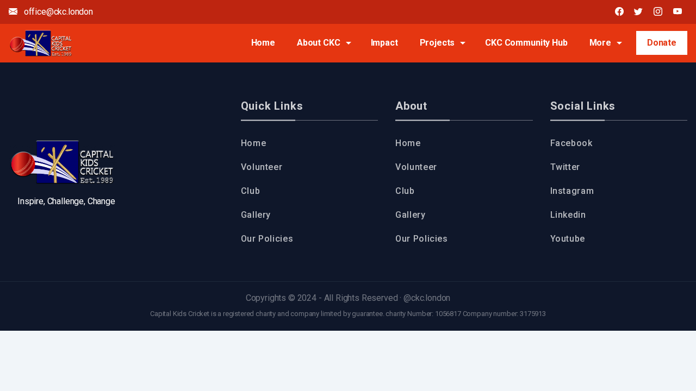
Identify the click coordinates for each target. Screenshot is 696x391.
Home (263, 42)
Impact (384, 42)
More (600, 42)
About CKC (318, 42)
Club (250, 191)
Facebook (571, 143)
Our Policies (267, 239)
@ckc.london (426, 298)
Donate (661, 42)
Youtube (567, 239)
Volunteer (262, 167)
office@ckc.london (57, 12)
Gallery (256, 215)
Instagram (572, 191)
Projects (437, 42)
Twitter (565, 167)
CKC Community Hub (526, 42)
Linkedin (568, 215)
